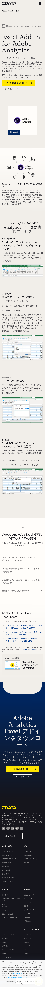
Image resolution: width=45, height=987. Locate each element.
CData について (29, 895)
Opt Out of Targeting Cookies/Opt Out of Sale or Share (22, 983)
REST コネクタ (7, 870)
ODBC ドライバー (8, 851)
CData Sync (28, 851)
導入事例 (5, 939)
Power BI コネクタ (8, 878)
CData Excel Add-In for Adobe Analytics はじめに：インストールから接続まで (24, 640)
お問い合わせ (9, 836)
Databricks (28, 939)
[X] (8, 828)
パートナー (5, 910)
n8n (25, 950)
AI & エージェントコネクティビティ (11, 905)
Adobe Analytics (26, 26)
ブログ (4, 942)
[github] (17, 828)
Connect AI (28, 855)
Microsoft (27, 946)
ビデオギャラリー (8, 957)
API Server (5, 866)
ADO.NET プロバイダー (10, 859)
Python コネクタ (7, 863)
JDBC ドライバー (8, 855)
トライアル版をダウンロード (15, 83)
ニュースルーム (29, 902)
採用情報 (27, 918)
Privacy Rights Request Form (17, 977)
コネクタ (5, 895)
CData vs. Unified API (9, 918)
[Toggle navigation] (40, 3)
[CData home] (11, 3)
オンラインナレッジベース (30, 650)
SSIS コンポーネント (31, 859)
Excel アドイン (7, 874)
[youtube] (12, 828)
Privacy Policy (17, 973)
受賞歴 (26, 906)
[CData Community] (21, 828)
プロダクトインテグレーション (11, 900)
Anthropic (27, 935)
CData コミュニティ (9, 935)
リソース (5, 946)
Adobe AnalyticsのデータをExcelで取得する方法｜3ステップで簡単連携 (24, 633)
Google (26, 942)
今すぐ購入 (8, 89)
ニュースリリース (30, 899)
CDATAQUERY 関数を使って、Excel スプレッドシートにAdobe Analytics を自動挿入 (24, 626)
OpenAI (26, 954)
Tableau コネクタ (8, 881)
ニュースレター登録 (8, 950)
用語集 (4, 954)
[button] (22, 557)
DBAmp (26, 863)
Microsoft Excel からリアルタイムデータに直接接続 (31, 665)
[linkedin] (3, 828)
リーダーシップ (29, 910)
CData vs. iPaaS (7, 914)
